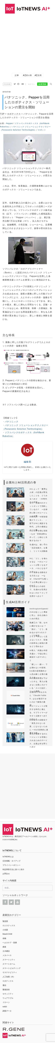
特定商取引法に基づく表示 (13, 869)
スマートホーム (9, 964)
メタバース (7, 955)
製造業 (5, 921)
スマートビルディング (11, 968)
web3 (5, 1007)
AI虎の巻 (27, 75)
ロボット (42, 130)
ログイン (31, 84)
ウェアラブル (8, 998)
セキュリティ (8, 994)
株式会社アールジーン (23, 836)
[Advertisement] (27, 42)
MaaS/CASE (7, 934)
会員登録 (42, 84)
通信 (4, 985)
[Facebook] (5, 902)
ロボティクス (14, 114)
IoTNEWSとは (8, 857)
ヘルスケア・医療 (10, 943)
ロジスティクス (9, 926)
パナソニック (11, 421)
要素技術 (6, 990)
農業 (4, 947)
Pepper (9, 123)
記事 (17, 75)
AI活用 (38, 75)
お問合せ (6, 874)
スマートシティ (9, 960)
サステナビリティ (10, 972)
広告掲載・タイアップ (11, 861)
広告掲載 (7, 84)
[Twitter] (11, 902)
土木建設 (6, 951)
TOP (2, 114)
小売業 (5, 930)
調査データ (7, 1011)
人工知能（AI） (9, 977)
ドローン (6, 1002)
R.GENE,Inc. (13, 839)
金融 (4, 938)
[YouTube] (17, 902)
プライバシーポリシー (11, 865)
